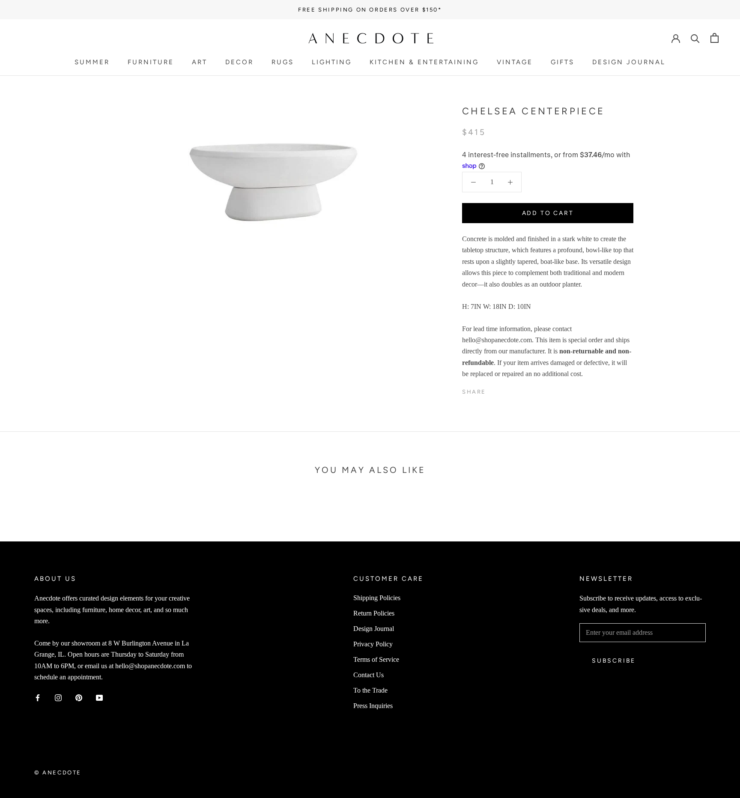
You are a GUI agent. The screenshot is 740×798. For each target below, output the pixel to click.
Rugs (283, 62)
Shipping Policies (376, 597)
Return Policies (373, 613)
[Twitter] (505, 389)
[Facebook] (494, 389)
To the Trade (370, 690)
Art (199, 62)
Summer (92, 62)
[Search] (695, 37)
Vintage (515, 62)
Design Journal (628, 62)
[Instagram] (58, 697)
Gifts (562, 62)
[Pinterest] (516, 389)
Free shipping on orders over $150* (370, 9)
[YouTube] (99, 697)
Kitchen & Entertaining (424, 62)
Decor (239, 62)
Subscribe (614, 660)
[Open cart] (714, 38)
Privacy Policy (373, 644)
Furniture (151, 62)
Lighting (332, 62)
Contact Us (368, 674)
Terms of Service (376, 659)
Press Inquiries (373, 705)
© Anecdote (57, 772)
